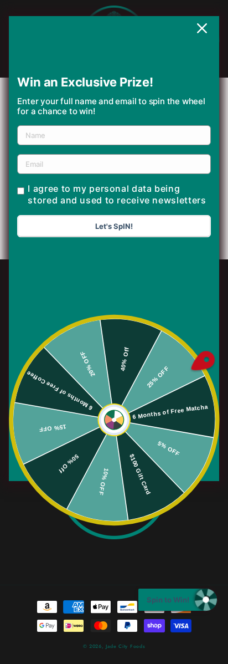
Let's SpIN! (114, 226)
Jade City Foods (125, 646)
